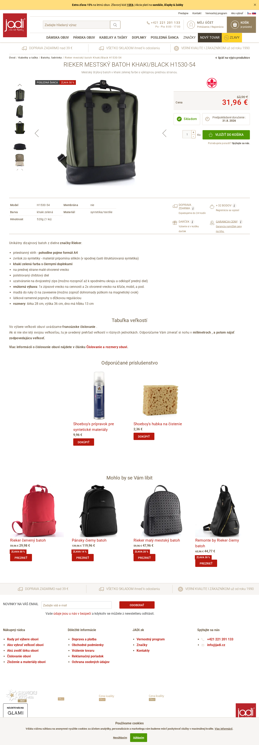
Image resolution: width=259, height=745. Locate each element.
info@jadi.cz (215, 645)
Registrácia (217, 27)
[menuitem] (57, 37)
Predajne (183, 13)
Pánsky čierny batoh (89, 540)
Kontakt (196, 13)
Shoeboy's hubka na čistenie (158, 424)
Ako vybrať (237, 13)
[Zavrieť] (255, 5)
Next (164, 133)
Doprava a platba (84, 639)
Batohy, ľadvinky (51, 57)
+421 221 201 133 (219, 639)
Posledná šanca (165, 37)
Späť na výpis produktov (234, 57)
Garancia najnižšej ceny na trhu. (229, 226)
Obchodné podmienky (88, 645)
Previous (37, 133)
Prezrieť (21, 557)
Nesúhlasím (120, 737)
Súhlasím (138, 737)
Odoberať (137, 605)
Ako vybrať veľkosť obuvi (25, 645)
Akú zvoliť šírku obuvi (22, 651)
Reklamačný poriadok (88, 656)
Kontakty (143, 651)
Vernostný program (216, 13)
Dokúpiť (84, 442)
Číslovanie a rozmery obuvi (106, 347)
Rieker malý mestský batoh (157, 540)
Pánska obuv (84, 37)
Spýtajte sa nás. (241, 143)
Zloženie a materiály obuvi (26, 662)
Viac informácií (223, 728)
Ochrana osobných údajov (90, 662)
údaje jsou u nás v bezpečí (72, 613)
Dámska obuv (57, 37)
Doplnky (139, 37)
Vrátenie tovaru (83, 651)
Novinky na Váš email (20, 604)
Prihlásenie (203, 27)
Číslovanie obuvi (19, 656)
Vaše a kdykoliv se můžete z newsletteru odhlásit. (100, 613)
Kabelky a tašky (113, 37)
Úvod (12, 57)
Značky (189, 37)
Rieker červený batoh (28, 540)
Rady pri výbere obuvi (22, 639)
